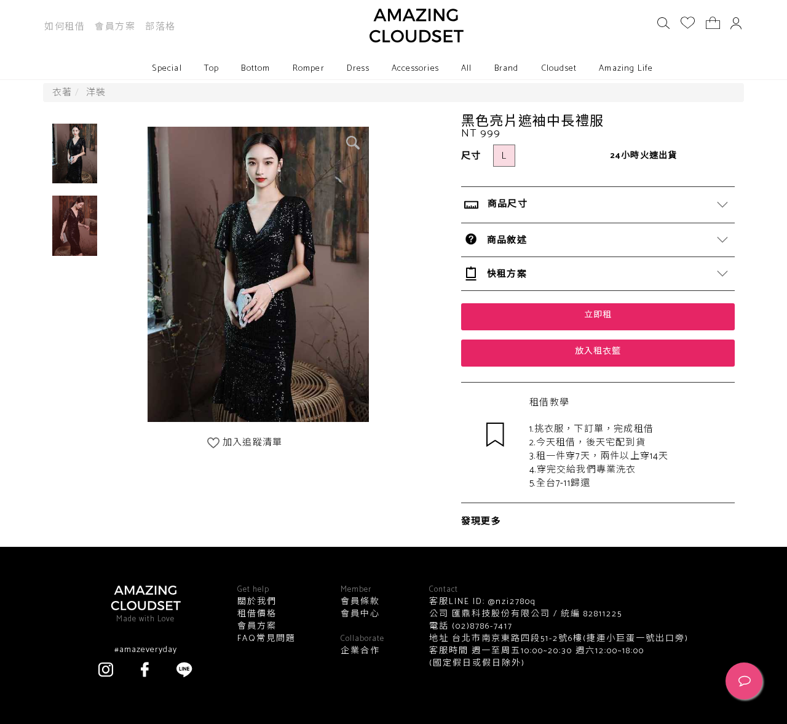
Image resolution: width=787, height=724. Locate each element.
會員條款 (360, 602)
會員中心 (360, 614)
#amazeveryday (145, 650)
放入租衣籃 (598, 351)
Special (166, 68)
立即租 (598, 315)
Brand (506, 68)
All (466, 68)
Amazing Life (626, 68)
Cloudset (559, 68)
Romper (309, 68)
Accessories (415, 68)
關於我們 (257, 602)
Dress (358, 68)
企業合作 (360, 651)
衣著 (62, 92)
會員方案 (115, 26)
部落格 (160, 26)
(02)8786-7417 (481, 626)
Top (211, 68)
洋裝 (96, 92)
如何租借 (64, 26)
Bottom (255, 68)
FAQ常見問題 (266, 639)
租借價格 (257, 614)
